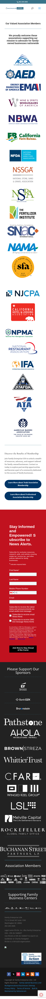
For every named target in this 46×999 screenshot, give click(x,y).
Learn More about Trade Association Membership (23, 484)
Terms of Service (23, 988)
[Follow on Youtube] (28, 974)
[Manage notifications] (41, 995)
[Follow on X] (13, 974)
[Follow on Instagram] (18, 974)
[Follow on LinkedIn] (23, 974)
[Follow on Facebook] (9, 974)
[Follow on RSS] (32, 974)
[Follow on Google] (37, 974)
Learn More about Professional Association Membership (23, 495)
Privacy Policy (10, 988)
